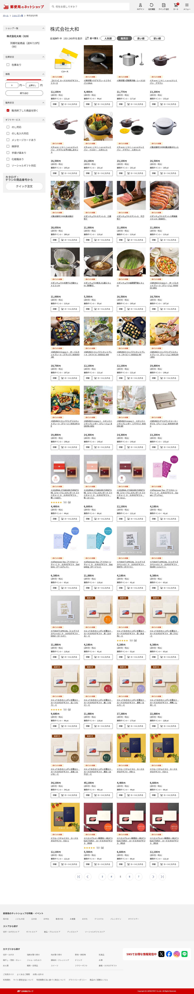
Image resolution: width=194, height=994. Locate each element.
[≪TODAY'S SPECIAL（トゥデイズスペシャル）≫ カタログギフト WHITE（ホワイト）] (131, 540)
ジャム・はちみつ (34, 960)
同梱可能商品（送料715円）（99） (25, 44)
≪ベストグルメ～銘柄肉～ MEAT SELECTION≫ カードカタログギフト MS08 (98, 840)
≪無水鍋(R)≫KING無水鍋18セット (164, 147)
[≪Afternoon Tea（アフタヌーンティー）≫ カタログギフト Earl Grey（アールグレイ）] (65, 540)
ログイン (140, 9)
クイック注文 (164, 9)
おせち (85, 918)
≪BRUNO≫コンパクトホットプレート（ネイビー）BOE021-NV (131, 353)
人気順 (108, 38)
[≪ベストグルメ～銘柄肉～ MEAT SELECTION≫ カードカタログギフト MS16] (164, 817)
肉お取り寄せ (56, 954)
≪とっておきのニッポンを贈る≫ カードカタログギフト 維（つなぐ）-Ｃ (98, 702)
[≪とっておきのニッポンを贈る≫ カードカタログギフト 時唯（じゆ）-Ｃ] (164, 679)
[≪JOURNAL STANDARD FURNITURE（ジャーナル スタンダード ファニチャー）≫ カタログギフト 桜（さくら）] (98, 469)
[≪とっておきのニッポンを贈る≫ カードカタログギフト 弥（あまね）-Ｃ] (131, 610)
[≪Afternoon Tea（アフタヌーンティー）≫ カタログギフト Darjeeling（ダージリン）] (98, 540)
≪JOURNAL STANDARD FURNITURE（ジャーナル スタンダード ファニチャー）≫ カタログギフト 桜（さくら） (98, 494)
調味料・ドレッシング (60, 960)
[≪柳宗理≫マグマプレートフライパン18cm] (98, 59)
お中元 (46, 918)
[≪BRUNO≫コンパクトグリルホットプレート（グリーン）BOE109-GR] (65, 400)
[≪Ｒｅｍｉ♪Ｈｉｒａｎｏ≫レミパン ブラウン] (164, 59)
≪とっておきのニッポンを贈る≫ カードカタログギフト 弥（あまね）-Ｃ (131, 633)
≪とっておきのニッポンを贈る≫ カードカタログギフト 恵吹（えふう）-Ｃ (131, 702)
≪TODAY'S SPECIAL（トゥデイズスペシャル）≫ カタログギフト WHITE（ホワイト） (131, 564)
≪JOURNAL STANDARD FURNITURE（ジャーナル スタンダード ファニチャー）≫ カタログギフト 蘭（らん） (131, 494)
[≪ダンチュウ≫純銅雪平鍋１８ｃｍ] (131, 262)
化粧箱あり (18, 159)
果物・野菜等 (80, 954)
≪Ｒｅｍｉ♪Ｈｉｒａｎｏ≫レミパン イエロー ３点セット (97, 148)
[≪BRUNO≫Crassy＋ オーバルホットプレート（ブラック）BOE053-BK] (65, 331)
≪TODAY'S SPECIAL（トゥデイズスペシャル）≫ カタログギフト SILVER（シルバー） (164, 564)
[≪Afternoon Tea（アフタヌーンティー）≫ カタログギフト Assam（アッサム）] (164, 469)
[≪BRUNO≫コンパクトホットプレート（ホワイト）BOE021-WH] (98, 331)
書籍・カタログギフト (108, 965)
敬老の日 (59, 918)
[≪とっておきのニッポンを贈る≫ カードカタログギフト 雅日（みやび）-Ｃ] (98, 748)
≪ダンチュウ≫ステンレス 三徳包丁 (97, 217)
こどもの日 (19, 918)
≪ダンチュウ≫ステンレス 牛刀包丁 (130, 217)
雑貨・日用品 (32, 965)
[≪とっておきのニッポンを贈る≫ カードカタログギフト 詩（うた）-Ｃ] (164, 610)
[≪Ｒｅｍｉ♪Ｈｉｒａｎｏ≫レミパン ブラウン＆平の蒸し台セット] (65, 126)
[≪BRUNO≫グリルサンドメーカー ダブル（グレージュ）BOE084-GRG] (164, 400)
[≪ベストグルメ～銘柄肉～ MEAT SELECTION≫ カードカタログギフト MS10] (131, 817)
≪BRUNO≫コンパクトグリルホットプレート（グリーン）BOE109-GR (65, 423)
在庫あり (16, 65)
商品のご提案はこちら (99, 979)
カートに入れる (70, 104)
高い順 (140, 38)
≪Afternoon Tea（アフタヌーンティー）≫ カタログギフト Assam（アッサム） (164, 492)
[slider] (6, 79)
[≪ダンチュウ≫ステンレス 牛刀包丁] (131, 195)
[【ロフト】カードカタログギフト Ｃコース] (65, 59)
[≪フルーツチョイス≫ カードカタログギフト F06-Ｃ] (131, 748)
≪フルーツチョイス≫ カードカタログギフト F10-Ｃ (163, 770)
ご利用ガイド (8, 974)
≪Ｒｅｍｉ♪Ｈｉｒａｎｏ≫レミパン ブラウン (163, 81)
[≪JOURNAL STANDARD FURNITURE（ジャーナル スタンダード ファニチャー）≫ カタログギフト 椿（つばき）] (65, 469)
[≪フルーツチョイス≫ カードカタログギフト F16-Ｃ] (65, 817)
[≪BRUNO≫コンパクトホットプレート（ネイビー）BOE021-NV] (131, 331)
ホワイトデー (133, 918)
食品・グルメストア (52, 931)
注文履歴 (151, 9)
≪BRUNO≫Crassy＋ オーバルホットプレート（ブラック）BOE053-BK (65, 354)
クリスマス (99, 918)
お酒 (100, 960)
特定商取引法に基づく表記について (50, 979)
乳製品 (101, 954)
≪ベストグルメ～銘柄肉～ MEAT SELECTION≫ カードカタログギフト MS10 (131, 840)
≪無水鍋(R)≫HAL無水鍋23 (62, 216)
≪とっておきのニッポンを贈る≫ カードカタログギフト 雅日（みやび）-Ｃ (98, 771)
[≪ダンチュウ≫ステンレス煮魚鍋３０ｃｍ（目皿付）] (164, 195)
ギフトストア (31, 931)
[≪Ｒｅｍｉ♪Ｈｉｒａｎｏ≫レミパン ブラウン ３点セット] (131, 126)
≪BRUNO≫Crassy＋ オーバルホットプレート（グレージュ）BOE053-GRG (164, 285)
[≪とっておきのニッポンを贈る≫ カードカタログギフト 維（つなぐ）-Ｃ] (98, 679)
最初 (78, 876)
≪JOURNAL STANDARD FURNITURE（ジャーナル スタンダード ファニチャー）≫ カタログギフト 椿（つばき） (65, 494)
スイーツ (54, 965)
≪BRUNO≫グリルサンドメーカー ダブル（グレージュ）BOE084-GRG (164, 423)
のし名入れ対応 (20, 133)
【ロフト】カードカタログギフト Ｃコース (65, 81)
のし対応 (16, 127)
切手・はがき (8, 954)
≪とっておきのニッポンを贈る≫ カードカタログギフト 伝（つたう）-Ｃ (65, 702)
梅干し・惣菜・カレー (12, 960)
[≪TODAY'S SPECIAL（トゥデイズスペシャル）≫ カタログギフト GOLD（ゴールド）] (65, 610)
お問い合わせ (38, 974)
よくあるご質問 (23, 974)
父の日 (34, 918)
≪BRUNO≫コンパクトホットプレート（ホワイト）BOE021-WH (98, 353)
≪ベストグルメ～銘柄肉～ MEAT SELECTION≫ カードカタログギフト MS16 (164, 840)
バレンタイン (115, 918)
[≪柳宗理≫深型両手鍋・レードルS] (131, 59)
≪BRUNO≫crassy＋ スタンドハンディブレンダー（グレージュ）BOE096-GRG (98, 423)
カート (176, 9)
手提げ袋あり (19, 153)
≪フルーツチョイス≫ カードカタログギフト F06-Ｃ (130, 770)
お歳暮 (72, 918)
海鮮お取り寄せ (33, 954)
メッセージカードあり (24, 140)
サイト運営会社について (23, 979)
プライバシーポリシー (78, 979)
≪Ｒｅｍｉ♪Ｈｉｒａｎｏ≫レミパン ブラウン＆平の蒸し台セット (64, 149)
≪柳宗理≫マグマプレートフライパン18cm (97, 81)
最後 (162, 876)
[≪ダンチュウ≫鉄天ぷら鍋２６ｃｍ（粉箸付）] (98, 262)
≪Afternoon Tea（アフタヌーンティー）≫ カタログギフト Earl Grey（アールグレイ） (65, 564)
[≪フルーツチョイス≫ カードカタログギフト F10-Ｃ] (164, 748)
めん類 (5, 965)
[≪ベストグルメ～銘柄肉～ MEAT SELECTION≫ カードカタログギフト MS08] (98, 817)
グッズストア (72, 931)
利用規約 (6, 979)
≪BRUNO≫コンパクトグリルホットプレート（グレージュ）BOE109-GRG (164, 354)
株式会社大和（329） (18, 36)
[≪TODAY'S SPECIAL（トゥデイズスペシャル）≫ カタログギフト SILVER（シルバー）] (164, 540)
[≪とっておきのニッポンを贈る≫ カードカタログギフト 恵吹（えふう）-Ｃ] (131, 679)
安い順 (157, 38)
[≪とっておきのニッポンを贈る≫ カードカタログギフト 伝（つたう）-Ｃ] (65, 679)
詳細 (55, 104)
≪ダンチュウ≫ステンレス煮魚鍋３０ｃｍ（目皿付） (163, 217)
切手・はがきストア (11, 931)
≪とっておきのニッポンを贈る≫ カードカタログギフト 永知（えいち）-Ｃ (65, 771)
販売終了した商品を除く (25, 110)
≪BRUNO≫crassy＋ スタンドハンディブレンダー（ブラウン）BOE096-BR (131, 423)
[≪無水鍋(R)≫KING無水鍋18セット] (164, 126)
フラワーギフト (81, 965)
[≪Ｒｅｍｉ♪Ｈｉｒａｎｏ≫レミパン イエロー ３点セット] (98, 126)
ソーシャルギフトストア (95, 931)
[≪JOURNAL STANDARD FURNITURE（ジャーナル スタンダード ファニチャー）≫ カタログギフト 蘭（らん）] (131, 469)
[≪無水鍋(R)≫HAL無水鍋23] (65, 195)
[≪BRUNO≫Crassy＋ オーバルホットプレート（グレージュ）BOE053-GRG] (164, 262)
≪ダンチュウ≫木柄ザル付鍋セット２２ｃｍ (64, 284)
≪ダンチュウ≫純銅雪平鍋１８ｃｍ (130, 284)
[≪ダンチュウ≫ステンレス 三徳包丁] (98, 195)
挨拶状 (15, 146)
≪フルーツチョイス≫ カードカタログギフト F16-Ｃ (64, 839)
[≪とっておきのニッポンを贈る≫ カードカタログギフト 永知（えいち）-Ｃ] (65, 748)
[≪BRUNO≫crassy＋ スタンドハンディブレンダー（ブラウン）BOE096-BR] (131, 400)
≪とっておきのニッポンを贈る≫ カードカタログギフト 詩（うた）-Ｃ (164, 633)
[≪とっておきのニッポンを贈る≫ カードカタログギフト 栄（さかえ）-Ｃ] (98, 610)
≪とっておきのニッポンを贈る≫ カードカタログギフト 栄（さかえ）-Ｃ (98, 633)
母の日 (5, 918)
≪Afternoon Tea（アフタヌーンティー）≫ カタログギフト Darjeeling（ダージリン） (98, 564)
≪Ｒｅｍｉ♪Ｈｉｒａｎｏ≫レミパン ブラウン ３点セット (130, 148)
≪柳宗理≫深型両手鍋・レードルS (131, 80)
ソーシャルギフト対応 (24, 165)
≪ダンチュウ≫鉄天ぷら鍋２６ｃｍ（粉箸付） (97, 284)
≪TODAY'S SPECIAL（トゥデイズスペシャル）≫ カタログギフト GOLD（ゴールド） (65, 633)
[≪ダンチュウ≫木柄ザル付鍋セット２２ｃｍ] (65, 262)
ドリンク (78, 960)
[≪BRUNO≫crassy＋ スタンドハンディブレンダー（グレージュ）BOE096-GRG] (98, 400)
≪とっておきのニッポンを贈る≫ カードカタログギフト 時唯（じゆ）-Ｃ (164, 702)
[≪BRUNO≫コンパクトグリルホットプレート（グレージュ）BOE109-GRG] (164, 331)
